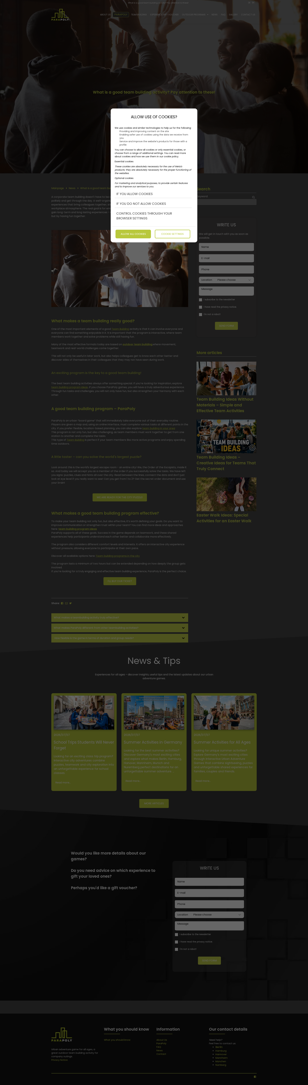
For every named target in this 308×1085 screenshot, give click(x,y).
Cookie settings (172, 234)
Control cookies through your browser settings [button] (144, 216)
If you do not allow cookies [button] (141, 203)
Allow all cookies (133, 234)
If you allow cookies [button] (134, 194)
